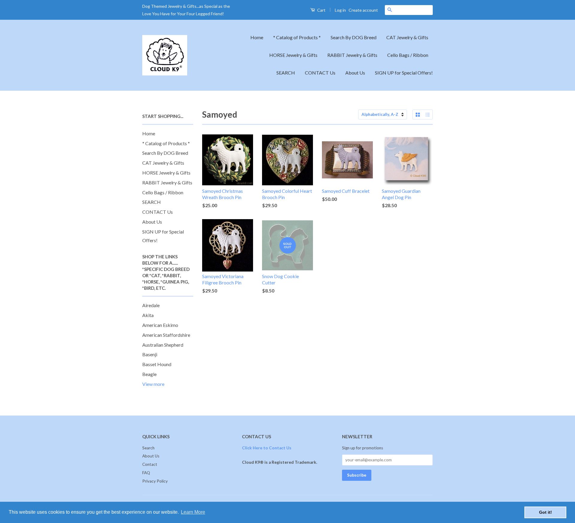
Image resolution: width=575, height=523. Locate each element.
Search (148, 447)
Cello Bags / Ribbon (407, 55)
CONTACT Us (320, 72)
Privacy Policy (155, 481)
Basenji (149, 354)
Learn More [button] (193, 512)
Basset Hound (156, 364)
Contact (149, 464)
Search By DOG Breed (353, 37)
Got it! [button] (545, 512)
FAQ (146, 472)
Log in (340, 10)
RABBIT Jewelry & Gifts (352, 55)
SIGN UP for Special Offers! (404, 72)
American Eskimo (160, 325)
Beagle (149, 374)
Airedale (151, 305)
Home (256, 37)
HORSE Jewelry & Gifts (293, 55)
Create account (363, 10)
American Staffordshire (166, 335)
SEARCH (285, 72)
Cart (321, 10)
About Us (355, 72)
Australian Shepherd (162, 345)
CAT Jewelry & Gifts (407, 37)
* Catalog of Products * (297, 37)
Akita (148, 315)
